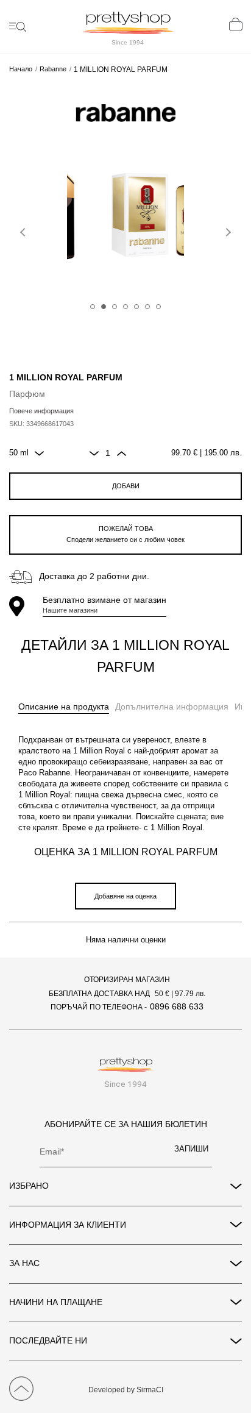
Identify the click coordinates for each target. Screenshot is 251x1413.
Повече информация (41, 411)
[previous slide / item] (24, 230)
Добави (126, 485)
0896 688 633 (176, 1006)
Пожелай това (125, 534)
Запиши (191, 1149)
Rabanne (53, 69)
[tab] (63, 707)
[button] (92, 306)
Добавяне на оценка (125, 896)
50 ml (19, 453)
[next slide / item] (227, 230)
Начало (20, 69)
